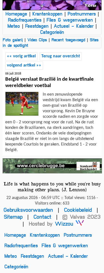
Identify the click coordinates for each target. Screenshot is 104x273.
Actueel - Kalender (73, 26)
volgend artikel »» (24, 65)
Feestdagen (37, 26)
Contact (42, 216)
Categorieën (52, 32)
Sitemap (13, 216)
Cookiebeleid (78, 209)
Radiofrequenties (24, 20)
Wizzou (65, 223)
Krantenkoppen (47, 14)
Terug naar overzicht (60, 56)
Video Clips (37, 39)
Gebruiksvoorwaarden (28, 209)
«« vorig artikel (21, 56)
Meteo (13, 26)
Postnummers (82, 14)
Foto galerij (13, 39)
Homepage (16, 14)
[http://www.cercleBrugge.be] (51, 166)
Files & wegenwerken (70, 20)
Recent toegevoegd (68, 39)
